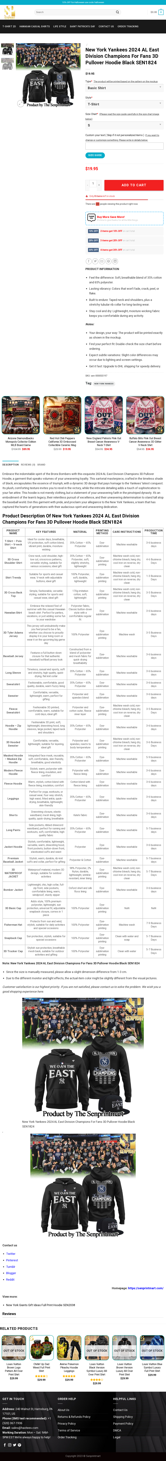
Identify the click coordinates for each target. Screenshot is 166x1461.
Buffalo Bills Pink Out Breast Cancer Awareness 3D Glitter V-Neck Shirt (145, 442)
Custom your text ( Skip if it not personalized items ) (114, 135)
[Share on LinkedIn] (115, 261)
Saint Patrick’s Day (82, 26)
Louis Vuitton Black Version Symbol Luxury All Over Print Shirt (97, 1369)
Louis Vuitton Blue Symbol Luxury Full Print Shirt (152, 1368)
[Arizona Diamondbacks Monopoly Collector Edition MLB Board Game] (21, 415)
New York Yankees (104, 383)
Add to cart (134, 185)
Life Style (59, 26)
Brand (41, 464)
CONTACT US (106, 26)
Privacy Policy (67, 1424)
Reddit (10, 1280)
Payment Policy (123, 1424)
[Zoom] (20, 103)
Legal (116, 1437)
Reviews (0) (28, 464)
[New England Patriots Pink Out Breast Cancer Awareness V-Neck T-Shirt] (104, 415)
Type (88, 81)
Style (88, 98)
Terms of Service (69, 1430)
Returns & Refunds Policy (74, 1417)
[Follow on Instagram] (9, 1445)
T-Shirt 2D (9, 26)
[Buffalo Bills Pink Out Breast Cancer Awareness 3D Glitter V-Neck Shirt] (145, 415)
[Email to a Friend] (102, 261)
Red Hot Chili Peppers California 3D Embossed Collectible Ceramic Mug (62, 442)
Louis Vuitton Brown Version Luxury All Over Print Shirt (124, 1369)
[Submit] (118, 12)
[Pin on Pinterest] (109, 261)
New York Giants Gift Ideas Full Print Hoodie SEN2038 (40, 1305)
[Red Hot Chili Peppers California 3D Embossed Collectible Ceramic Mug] (62, 415)
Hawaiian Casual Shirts (34, 26)
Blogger (11, 1273)
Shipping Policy (123, 1417)
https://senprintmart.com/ (146, 1288)
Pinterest (12, 1260)
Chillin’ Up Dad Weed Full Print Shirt (41, 1368)
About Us (63, 1410)
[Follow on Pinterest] (19, 1445)
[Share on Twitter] (95, 261)
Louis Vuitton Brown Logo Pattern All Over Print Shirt (14, 1369)
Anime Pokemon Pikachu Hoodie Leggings (69, 1368)
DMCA (117, 1430)
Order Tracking (128, 26)
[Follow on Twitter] (14, 1445)
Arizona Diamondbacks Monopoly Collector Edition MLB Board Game (21, 442)
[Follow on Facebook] (4, 1445)
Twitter (10, 1254)
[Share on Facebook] (89, 261)
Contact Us (120, 1410)
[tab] (10, 465)
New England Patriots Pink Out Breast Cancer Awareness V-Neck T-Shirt (103, 442)
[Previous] (21, 75)
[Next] (75, 75)
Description (10, 464)
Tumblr (10, 1267)
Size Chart (91, 114)
